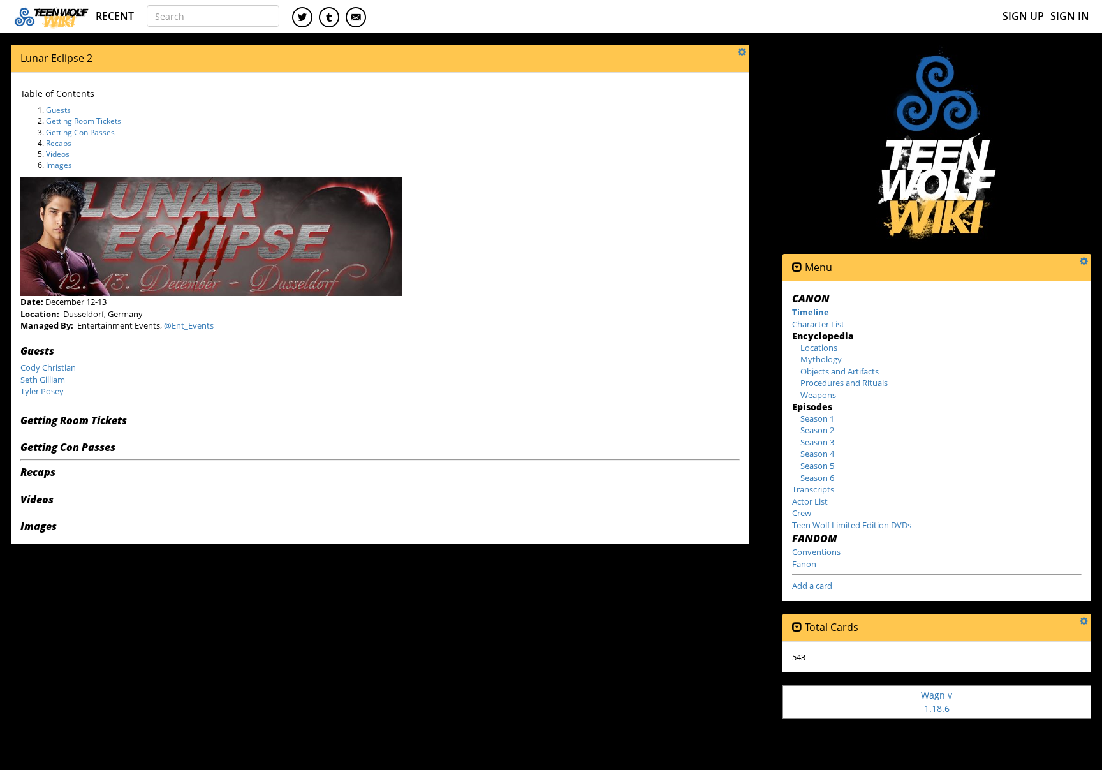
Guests (58, 110)
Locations (818, 347)
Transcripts (813, 489)
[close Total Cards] (797, 627)
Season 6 (817, 478)
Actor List (810, 501)
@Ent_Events (189, 325)
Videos (58, 154)
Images (59, 164)
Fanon (804, 564)
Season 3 (817, 442)
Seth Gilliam (42, 379)
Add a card (812, 585)
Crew (801, 513)
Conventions (816, 552)
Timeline (810, 312)
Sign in (1069, 16)
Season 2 (817, 430)
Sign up (1023, 16)
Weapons (818, 395)
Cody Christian (48, 367)
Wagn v (936, 701)
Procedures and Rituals (844, 383)
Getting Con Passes (80, 132)
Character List (818, 324)
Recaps (58, 143)
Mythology (821, 359)
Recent (115, 16)
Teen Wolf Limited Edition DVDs (851, 525)
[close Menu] (797, 267)
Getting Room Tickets (83, 120)
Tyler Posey (42, 391)
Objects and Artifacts (839, 371)
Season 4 (817, 453)
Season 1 (817, 418)
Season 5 (817, 465)
